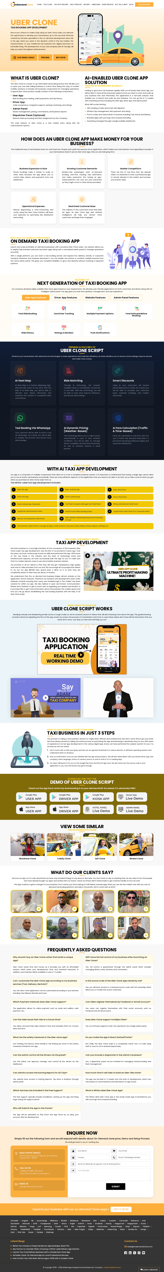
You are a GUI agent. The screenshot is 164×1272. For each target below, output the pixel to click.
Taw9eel (36, 1229)
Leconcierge (42, 1221)
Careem (112, 1221)
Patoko (40, 1232)
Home (39, 4)
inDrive (14, 1226)
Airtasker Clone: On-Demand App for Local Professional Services (41, 1255)
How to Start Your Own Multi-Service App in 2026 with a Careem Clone (43, 1258)
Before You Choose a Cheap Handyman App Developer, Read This (41, 1246)
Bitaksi (64, 1221)
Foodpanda (45, 1223)
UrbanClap (112, 1229)
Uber (69, 1229)
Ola (72, 1226)
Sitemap (50, 1232)
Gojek (72, 1223)
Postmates (103, 1226)
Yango (143, 1229)
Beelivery (54, 1221)
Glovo (64, 1223)
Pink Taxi (21, 1232)
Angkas (25, 1221)
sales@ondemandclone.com (31, 1187)
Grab (89, 1223)
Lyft (39, 1226)
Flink (66, 1226)
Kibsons (23, 1226)
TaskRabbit (25, 1229)
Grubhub (99, 1223)
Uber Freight (80, 1229)
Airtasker (14, 1221)
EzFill (35, 1223)
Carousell (123, 1221)
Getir (56, 1223)
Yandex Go (132, 1229)
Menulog (48, 1226)
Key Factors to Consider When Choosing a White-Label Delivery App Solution (46, 1249)
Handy (109, 1223)
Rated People (116, 1226)
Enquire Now (144, 4)
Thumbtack (49, 1229)
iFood (143, 1223)
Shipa (90, 1229)
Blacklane (86, 1221)
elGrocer (26, 1223)
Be (32, 1221)
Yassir (31, 1232)
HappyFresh (132, 1223)
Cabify (103, 1221)
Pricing (45, 57)
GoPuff (81, 1223)
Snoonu (14, 1229)
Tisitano (60, 1229)
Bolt (95, 1221)
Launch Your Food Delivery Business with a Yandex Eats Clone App (41, 1252)
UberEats (100, 1229)
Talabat (146, 1226)
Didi (143, 1221)
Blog (131, 4)
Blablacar (74, 1221)
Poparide (81, 1226)
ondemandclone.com (112, 1267)
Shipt (127, 1226)
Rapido (91, 1226)
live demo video (25, 57)
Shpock (136, 1226)
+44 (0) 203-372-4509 (28, 1174)
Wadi (122, 1229)
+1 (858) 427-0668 (26, 1171)
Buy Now (60, 57)
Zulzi (13, 1232)
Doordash (15, 1223)
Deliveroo (135, 1221)
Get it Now (121, 1209)
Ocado (58, 1226)
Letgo (32, 1226)
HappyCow (119, 1223)
